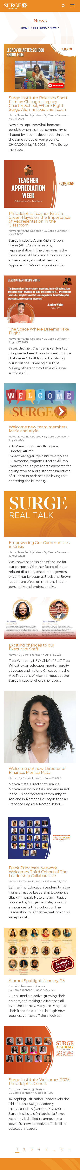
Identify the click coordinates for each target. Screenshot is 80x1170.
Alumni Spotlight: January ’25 (37, 980)
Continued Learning (21, 1089)
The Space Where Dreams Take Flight (39, 331)
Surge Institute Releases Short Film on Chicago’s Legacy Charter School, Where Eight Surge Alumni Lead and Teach (38, 104)
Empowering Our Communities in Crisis (39, 544)
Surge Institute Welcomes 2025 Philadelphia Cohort (39, 1081)
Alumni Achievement (22, 986)
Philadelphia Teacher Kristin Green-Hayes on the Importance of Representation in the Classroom (39, 219)
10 (61, 1149)
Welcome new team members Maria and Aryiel (38, 429)
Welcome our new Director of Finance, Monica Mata (37, 770)
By (55, 115)
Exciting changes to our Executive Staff (31, 647)
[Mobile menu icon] (72, 6)
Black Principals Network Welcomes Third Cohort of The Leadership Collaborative (38, 872)
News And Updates (29, 115)
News (12, 115)
